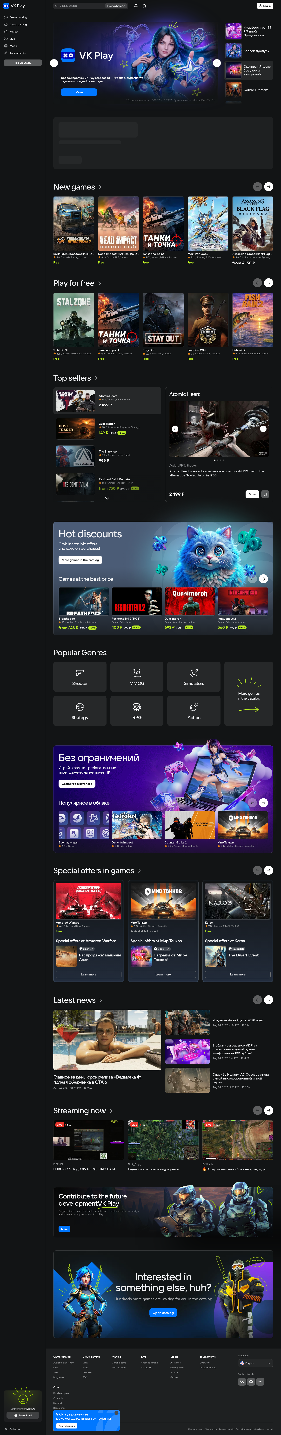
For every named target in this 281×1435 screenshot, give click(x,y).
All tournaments (208, 1367)
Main (85, 1362)
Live (143, 1356)
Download (88, 1372)
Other (56, 1387)
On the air (146, 1367)
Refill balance (119, 1367)
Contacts (58, 1398)
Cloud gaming (91, 1356)
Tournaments (208, 1356)
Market (116, 1356)
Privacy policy (211, 1429)
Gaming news (177, 1367)
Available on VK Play (63, 1362)
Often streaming (149, 1362)
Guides (174, 1377)
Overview (204, 1362)
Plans (85, 1367)
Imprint (270, 1429)
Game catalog (62, 1356)
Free (55, 1367)
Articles (174, 1372)
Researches (59, 1407)
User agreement (195, 1429)
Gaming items (119, 1362)
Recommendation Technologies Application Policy (242, 1429)
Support (57, 1403)
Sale (55, 1372)
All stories (175, 1362)
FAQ (85, 1377)
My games (58, 1377)
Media (174, 1356)
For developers (61, 1393)
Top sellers (72, 378)
